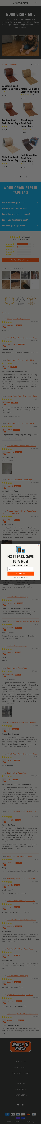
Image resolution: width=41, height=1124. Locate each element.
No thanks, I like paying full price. (20, 577)
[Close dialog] (38, 545)
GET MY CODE (20, 573)
